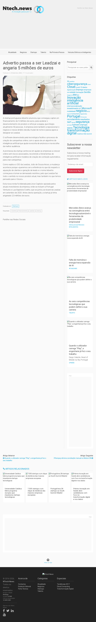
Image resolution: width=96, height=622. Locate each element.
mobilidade (71, 111)
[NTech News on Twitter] (8, 610)
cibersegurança (77, 84)
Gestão (87, 92)
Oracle (69, 114)
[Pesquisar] (91, 67)
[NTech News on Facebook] (4, 610)
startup (39, 211)
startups (83, 125)
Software (76, 125)
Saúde (73, 122)
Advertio (13, 211)
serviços (69, 125)
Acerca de (23, 578)
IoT (80, 108)
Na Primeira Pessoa (57, 52)
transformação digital (78, 131)
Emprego (79, 90)
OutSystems (75, 114)
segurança (82, 122)
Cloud (71, 87)
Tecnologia (81, 127)
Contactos (22, 584)
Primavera (83, 117)
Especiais (61, 578)
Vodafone (80, 134)
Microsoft (87, 108)
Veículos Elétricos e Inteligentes (79, 52)
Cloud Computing (63, 586)
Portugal (73, 116)
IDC (78, 95)
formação (79, 92)
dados (85, 87)
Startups (33, 52)
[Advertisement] (48, 32)
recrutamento (73, 119)
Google (69, 95)
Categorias (43, 578)
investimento (72, 108)
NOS (88, 111)
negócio (81, 111)
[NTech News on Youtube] (5, 614)
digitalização (71, 90)
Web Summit (87, 134)
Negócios (23, 52)
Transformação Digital (65, 589)
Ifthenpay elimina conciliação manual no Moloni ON (73, 458)
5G (68, 81)
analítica (72, 81)
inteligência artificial (75, 101)
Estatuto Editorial (24, 586)
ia (71, 95)
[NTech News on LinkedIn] (13, 610)
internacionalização (74, 106)
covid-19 (79, 87)
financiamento (22, 211)
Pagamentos (83, 114)
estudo (72, 92)
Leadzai (32, 211)
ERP (68, 92)
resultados (85, 119)
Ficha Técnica (23, 589)
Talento (43, 52)
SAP (69, 122)
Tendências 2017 (63, 584)
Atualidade (12, 52)
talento (70, 128)
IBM (74, 95)
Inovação (74, 98)
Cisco (89, 84)
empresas (87, 90)
